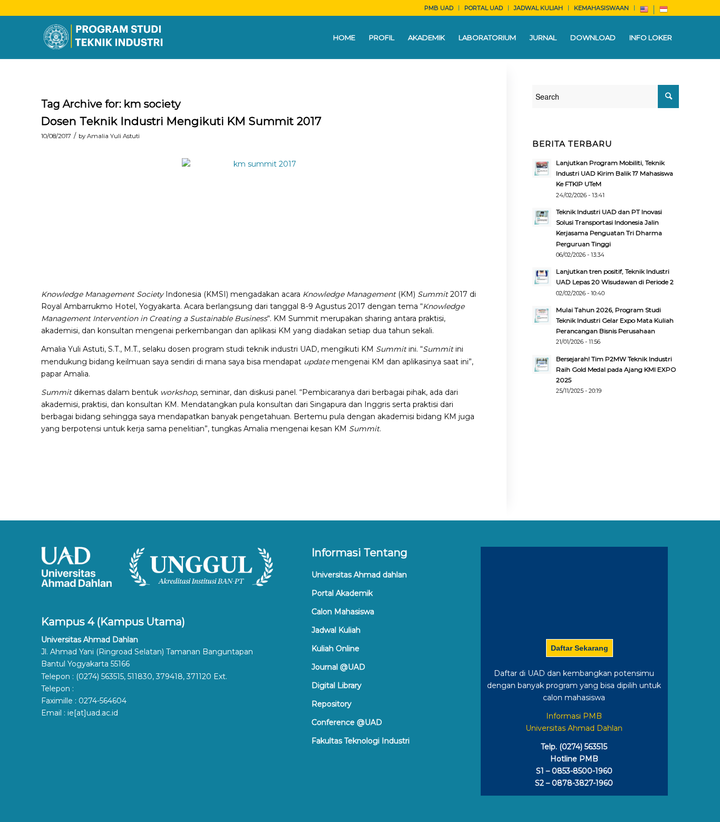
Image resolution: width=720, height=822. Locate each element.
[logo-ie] (104, 37)
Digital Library (337, 685)
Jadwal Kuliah (336, 630)
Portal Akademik (342, 593)
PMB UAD (438, 8)
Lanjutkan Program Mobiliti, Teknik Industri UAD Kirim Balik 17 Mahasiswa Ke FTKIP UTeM (614, 173)
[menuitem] (439, 8)
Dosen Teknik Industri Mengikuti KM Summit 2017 (181, 121)
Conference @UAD (347, 722)
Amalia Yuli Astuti (113, 136)
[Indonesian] (663, 11)
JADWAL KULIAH (538, 8)
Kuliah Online (335, 648)
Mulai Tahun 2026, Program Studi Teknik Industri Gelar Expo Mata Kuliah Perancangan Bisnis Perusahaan (615, 320)
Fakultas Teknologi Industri (361, 741)
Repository (332, 704)
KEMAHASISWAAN (601, 8)
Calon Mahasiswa (343, 611)
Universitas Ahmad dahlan (359, 574)
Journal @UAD (338, 667)
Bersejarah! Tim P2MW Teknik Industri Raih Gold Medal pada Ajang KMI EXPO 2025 (616, 369)
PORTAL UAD (483, 8)
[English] (644, 11)
